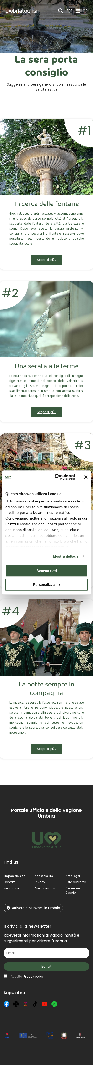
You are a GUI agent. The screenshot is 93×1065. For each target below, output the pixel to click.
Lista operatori (76, 882)
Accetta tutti (46, 571)
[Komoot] (54, 1004)
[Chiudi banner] (86, 477)
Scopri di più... (46, 259)
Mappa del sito (14, 876)
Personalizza (44, 585)
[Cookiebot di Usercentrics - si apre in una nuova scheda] (56, 477)
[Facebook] (6, 1004)
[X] (16, 1004)
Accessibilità (44, 876)
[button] (85, 10)
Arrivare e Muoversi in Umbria (36, 908)
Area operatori (45, 888)
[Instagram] (25, 1004)
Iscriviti (46, 966)
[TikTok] (35, 1004)
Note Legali (73, 876)
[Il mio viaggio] (69, 11)
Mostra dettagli (65, 556)
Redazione (11, 888)
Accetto (27, 976)
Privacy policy (34, 976)
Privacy (40, 882)
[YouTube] (44, 1004)
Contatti (10, 882)
